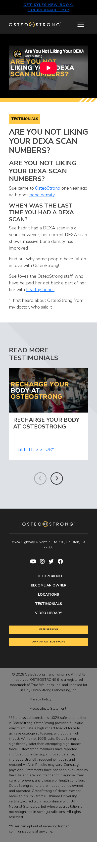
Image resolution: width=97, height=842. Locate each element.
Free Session (48, 629)
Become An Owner (48, 585)
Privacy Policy (40, 699)
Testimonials (24, 118)
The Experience (48, 576)
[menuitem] (35, 562)
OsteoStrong (47, 188)
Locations (48, 594)
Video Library (48, 613)
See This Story (36, 449)
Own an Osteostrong (48, 641)
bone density (41, 195)
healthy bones (40, 290)
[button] (56, 478)
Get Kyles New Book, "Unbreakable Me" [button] (48, 7)
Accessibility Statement (48, 708)
